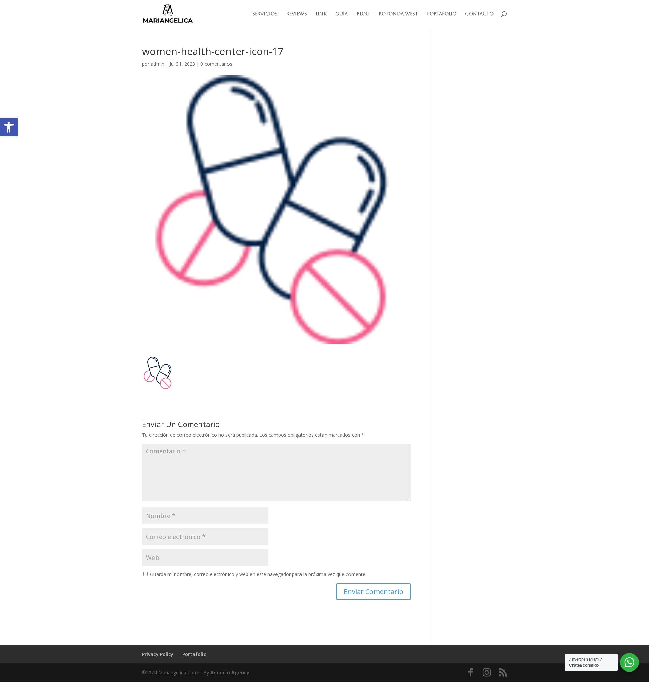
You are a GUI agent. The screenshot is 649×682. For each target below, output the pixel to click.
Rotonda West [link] (398, 13)
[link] (9, 127)
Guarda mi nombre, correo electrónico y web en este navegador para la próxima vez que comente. (258, 574)
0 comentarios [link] (216, 64)
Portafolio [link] (441, 13)
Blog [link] (363, 13)
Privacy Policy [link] (157, 654)
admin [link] (157, 64)
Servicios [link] (265, 13)
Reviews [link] (296, 13)
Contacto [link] (479, 13)
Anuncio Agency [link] (229, 672)
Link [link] (321, 13)
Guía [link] (341, 13)
